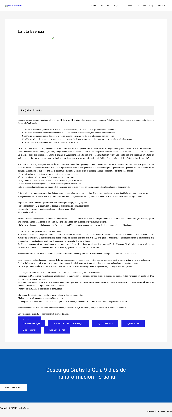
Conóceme (104, 6)
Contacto (161, 6)
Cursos (129, 6)
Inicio (94, 6)
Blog (151, 6)
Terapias (116, 6)
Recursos (142, 6)
